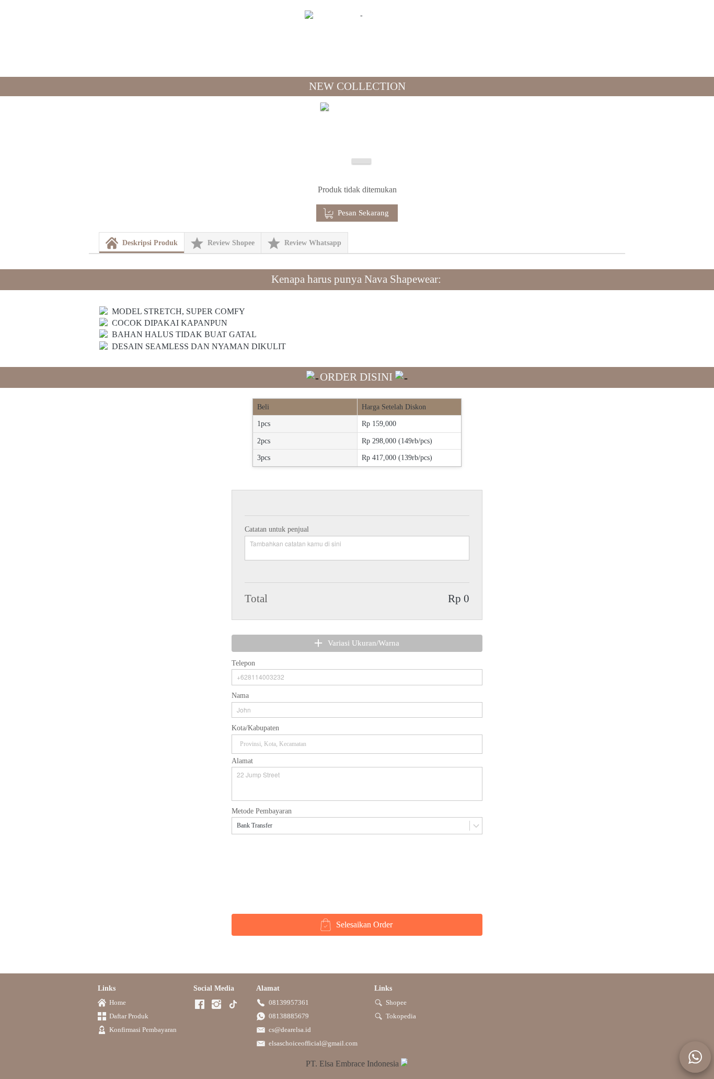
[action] (695, 1057)
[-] (199, 1005)
